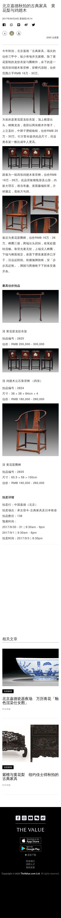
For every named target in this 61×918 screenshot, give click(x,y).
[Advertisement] (30, 584)
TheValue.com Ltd (30, 873)
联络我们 (30, 861)
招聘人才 (30, 864)
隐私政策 (30, 867)
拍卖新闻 (8, 691)
